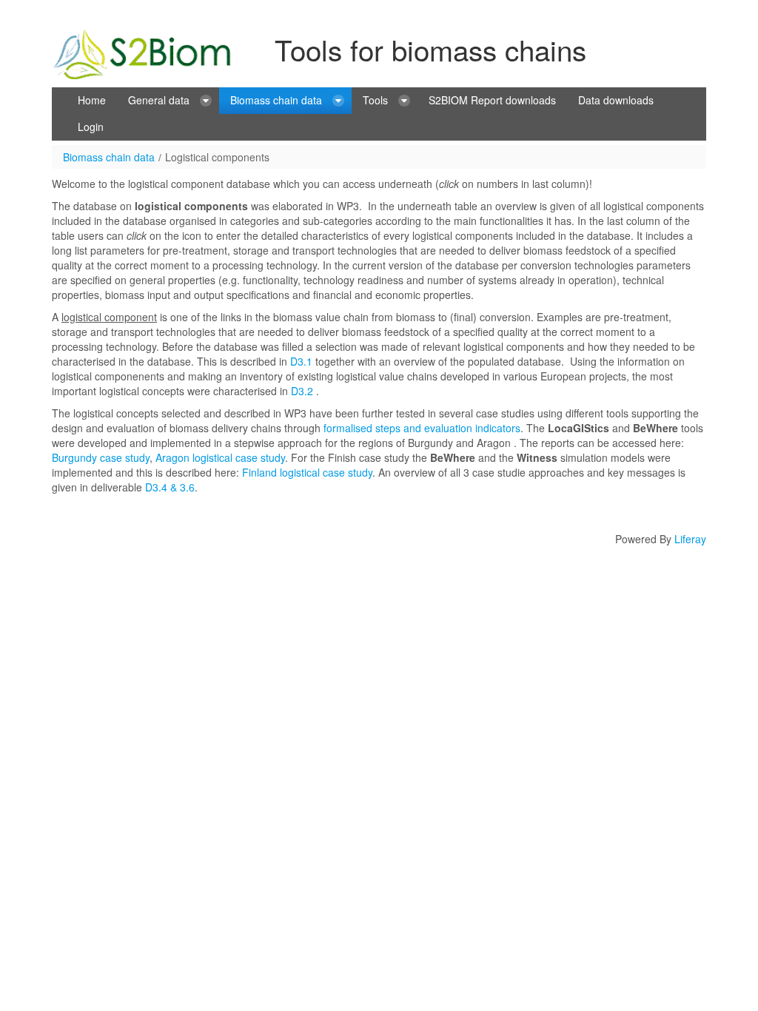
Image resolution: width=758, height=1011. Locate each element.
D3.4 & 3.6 (168, 487)
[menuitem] (92, 100)
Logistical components (217, 157)
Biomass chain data (109, 157)
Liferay (690, 538)
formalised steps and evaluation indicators (421, 427)
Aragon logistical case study (220, 457)
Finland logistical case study (307, 472)
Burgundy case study (101, 457)
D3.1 (301, 361)
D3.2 (302, 390)
